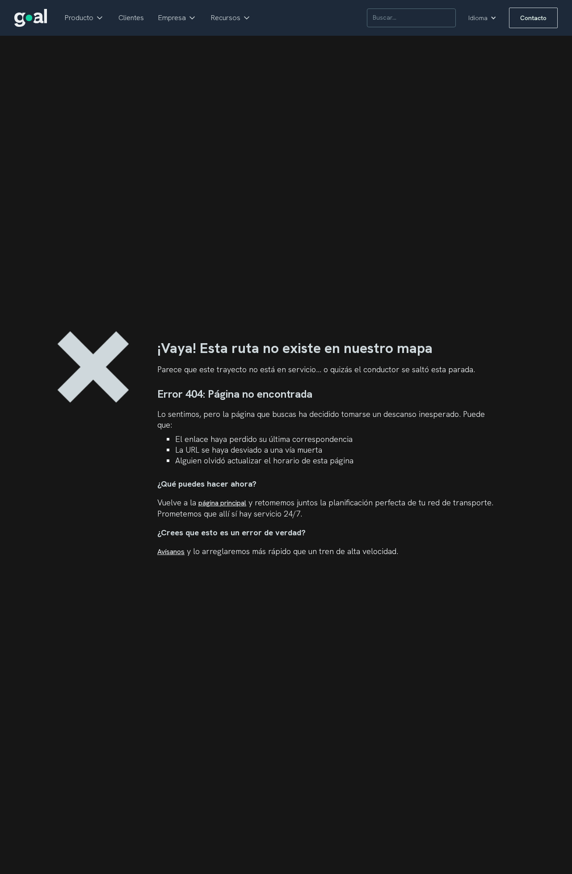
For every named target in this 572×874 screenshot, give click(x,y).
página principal (222, 503)
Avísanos (171, 551)
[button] (84, 18)
